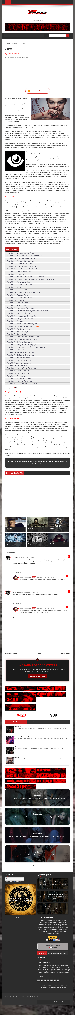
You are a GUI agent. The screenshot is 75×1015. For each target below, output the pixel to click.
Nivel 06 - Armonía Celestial (20, 285)
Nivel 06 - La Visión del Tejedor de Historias (27, 311)
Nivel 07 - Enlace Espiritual (19, 342)
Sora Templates (16, 996)
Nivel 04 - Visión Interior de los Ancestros (26, 277)
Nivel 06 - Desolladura (17, 295)
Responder (15, 566)
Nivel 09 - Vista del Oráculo (20, 381)
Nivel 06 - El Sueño (16, 300)
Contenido (57, 1002)
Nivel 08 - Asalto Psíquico (19, 363)
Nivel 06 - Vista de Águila (19, 332)
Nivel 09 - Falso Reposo (18, 373)
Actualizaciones (47, 1002)
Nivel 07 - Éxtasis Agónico (19, 360)
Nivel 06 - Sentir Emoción (19, 329)
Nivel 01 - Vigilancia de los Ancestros (24, 256)
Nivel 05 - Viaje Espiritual (18, 282)
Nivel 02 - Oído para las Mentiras (22, 258)
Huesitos (16, 592)
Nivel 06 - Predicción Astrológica (22, 324)
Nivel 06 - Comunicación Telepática (23, 292)
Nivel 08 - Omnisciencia (18, 371)
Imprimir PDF (13, 388)
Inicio (39, 653)
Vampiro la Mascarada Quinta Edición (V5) (27, 737)
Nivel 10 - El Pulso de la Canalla (22, 384)
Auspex (16, 757)
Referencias (65, 1002)
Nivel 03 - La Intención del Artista (22, 269)
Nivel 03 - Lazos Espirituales (20, 271)
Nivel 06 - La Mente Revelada (21, 308)
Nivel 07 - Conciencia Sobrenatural (23, 337)
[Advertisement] (37, 72)
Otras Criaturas (37, 866)
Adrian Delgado (25, 577)
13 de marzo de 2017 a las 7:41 (46, 577)
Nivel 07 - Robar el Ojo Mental (21, 355)
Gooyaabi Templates (33, 996)
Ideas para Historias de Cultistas (21, 2)
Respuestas (18, 572)
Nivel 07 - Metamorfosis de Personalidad (26, 347)
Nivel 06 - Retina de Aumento (20, 326)
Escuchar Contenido (37, 91)
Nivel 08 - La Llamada (17, 365)
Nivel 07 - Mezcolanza (17, 350)
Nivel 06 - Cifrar (14, 287)
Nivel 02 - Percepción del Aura (21, 261)
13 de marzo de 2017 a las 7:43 (46, 608)
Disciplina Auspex (12, 249)
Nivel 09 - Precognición (18, 376)
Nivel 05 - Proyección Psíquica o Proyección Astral (30, 279)
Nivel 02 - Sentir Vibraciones (20, 264)
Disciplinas (26, 57)
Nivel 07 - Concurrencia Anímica (22, 339)
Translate (18, 881)
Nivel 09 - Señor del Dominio (20, 378)
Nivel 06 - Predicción (16, 321)
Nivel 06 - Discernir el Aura (19, 298)
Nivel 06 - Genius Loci (17, 303)
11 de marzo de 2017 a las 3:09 (28, 592)
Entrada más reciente (11, 653)
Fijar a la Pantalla (37, 676)
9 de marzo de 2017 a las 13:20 (28, 557)
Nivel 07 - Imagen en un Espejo (21, 345)
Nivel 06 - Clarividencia (18, 290)
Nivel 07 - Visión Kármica (18, 358)
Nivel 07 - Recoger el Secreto (20, 352)
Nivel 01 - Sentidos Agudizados (21, 253)
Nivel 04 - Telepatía (16, 274)
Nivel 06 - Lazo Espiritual (18, 313)
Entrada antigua (65, 653)
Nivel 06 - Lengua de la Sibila (20, 318)
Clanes (16, 747)
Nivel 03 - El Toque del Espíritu (21, 266)
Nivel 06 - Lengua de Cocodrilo (21, 316)
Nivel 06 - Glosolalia (16, 305)
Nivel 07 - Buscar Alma (17, 334)
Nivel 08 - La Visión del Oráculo (22, 368)
